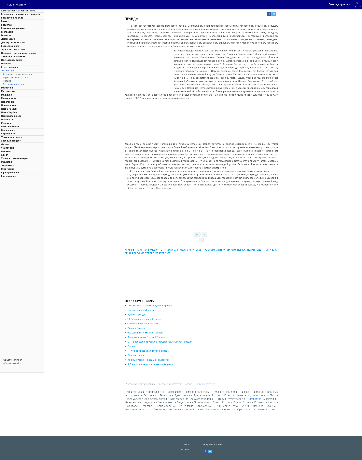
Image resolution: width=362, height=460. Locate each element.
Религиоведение (10, 126)
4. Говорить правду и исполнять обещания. (150, 364)
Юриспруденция (10, 172)
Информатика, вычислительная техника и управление (156, 398)
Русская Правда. (136, 314)
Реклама (6, 123)
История (6, 63)
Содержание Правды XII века (143, 323)
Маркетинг (7, 87)
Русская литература (13, 84)
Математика (8, 91)
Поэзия (7, 81)
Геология (6, 35)
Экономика (7, 165)
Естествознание (10, 46)
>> (360, 7)
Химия (4, 155)
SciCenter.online (16, 4)
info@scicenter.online (12, 363)
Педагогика (7, 102)
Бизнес (5, 21)
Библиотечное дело (12, 17)
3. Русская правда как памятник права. (148, 350)
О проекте (184, 444)
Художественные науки (14, 158)
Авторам (185, 450)
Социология (8, 130)
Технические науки (11, 137)
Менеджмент (8, 98)
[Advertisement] (22, 221)
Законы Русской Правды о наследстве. (148, 360)
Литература (7, 70)
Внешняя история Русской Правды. (146, 337)
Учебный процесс (11, 140)
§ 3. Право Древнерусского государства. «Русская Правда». (159, 341)
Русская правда (135, 355)
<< (354, 7)
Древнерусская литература (17, 74)
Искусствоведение (11, 60)
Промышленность (11, 116)
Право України (9, 112)
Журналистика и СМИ (13, 49)
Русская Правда (136, 328)
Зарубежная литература (15, 77)
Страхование (8, 133)
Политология (8, 105)
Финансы (6, 151)
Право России (9, 109)
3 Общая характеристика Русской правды (149, 305)
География (7, 32)
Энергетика (7, 169)
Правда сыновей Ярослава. (142, 310)
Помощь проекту (339, 4)
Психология (7, 119)
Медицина (6, 94)
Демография (8, 39)
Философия (7, 147)
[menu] (3, 4)
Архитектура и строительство (18, 10)
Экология (6, 162)
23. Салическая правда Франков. (144, 319)
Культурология (9, 67)
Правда (131, 346)
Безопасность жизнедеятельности (20, 14)
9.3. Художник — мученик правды (145, 332)
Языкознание (8, 176)
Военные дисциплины (13, 28)
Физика (5, 144)
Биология (6, 24)
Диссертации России (13, 42)
